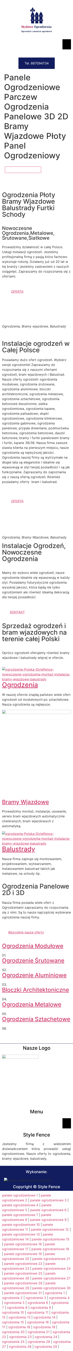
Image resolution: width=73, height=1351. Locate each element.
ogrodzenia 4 (59, 1298)
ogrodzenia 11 (37, 1312)
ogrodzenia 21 (38, 1332)
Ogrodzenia (20, 685)
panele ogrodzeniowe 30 (51, 1288)
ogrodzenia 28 (20, 1346)
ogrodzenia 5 (14, 1303)
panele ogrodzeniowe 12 (50, 1229)
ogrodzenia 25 (13, 1342)
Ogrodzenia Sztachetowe (36, 1019)
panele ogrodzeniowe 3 (48, 1200)
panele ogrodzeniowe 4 (20, 1205)
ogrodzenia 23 (20, 1337)
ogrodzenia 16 (38, 1322)
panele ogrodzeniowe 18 (50, 1249)
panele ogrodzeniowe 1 (20, 1195)
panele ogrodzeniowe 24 (51, 1268)
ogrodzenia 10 (13, 1312)
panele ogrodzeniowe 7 (20, 1215)
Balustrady (18, 849)
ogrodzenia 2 (12, 1298)
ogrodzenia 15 (13, 1322)
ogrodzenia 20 (13, 1332)
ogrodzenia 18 (19, 1327)
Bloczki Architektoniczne (35, 989)
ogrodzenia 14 (44, 1317)
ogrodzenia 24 (46, 1337)
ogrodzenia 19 (44, 1327)
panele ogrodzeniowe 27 (51, 1278)
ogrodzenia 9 (40, 1307)
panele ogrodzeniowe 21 (51, 1259)
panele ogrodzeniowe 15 (50, 1239)
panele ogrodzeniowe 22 (23, 1264)
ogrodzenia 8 (17, 1307)
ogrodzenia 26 (39, 1342)
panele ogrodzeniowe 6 (48, 1210)
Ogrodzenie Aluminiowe (34, 975)
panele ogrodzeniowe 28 (23, 1283)
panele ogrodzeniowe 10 (21, 1225)
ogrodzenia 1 (55, 1293)
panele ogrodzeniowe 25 (23, 1273)
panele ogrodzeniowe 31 (23, 1293)
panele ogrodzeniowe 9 (48, 1220)
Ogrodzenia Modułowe (32, 945)
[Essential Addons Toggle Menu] (66, 44)
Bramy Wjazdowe (25, 801)
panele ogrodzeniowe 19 (23, 1254)
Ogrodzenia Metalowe (31, 1004)
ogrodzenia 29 (45, 1346)
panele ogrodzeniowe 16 (23, 1244)
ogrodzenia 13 (19, 1317)
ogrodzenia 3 (36, 1298)
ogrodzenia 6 (38, 1303)
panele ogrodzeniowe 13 (21, 1234)
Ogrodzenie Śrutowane (33, 960)
